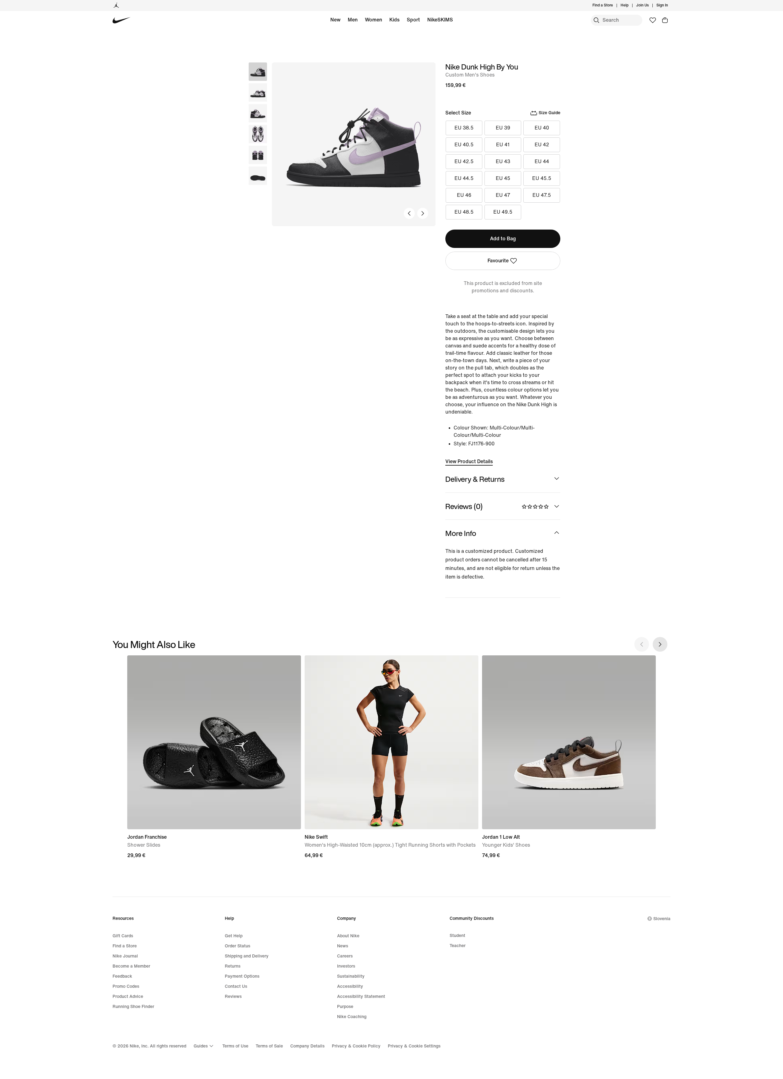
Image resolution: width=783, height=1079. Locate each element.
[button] (258, 92)
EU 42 (542, 144)
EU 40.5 (464, 144)
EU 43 (503, 161)
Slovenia (661, 918)
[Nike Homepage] (122, 20)
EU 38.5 (464, 127)
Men (353, 19)
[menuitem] (630, 5)
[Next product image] (422, 213)
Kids (394, 19)
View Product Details (469, 461)
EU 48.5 (464, 212)
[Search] (596, 20)
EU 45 (503, 178)
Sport (413, 19)
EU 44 (542, 161)
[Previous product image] (409, 213)
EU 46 (464, 195)
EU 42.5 (464, 161)
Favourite (498, 260)
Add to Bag (503, 238)
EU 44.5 (464, 178)
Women (373, 19)
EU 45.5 (541, 178)
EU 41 (503, 144)
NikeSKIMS (440, 19)
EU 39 (503, 127)
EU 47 (503, 195)
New (335, 19)
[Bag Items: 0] (664, 20)
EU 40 (542, 127)
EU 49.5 (502, 212)
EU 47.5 (542, 195)
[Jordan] (116, 5)
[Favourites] (652, 20)
